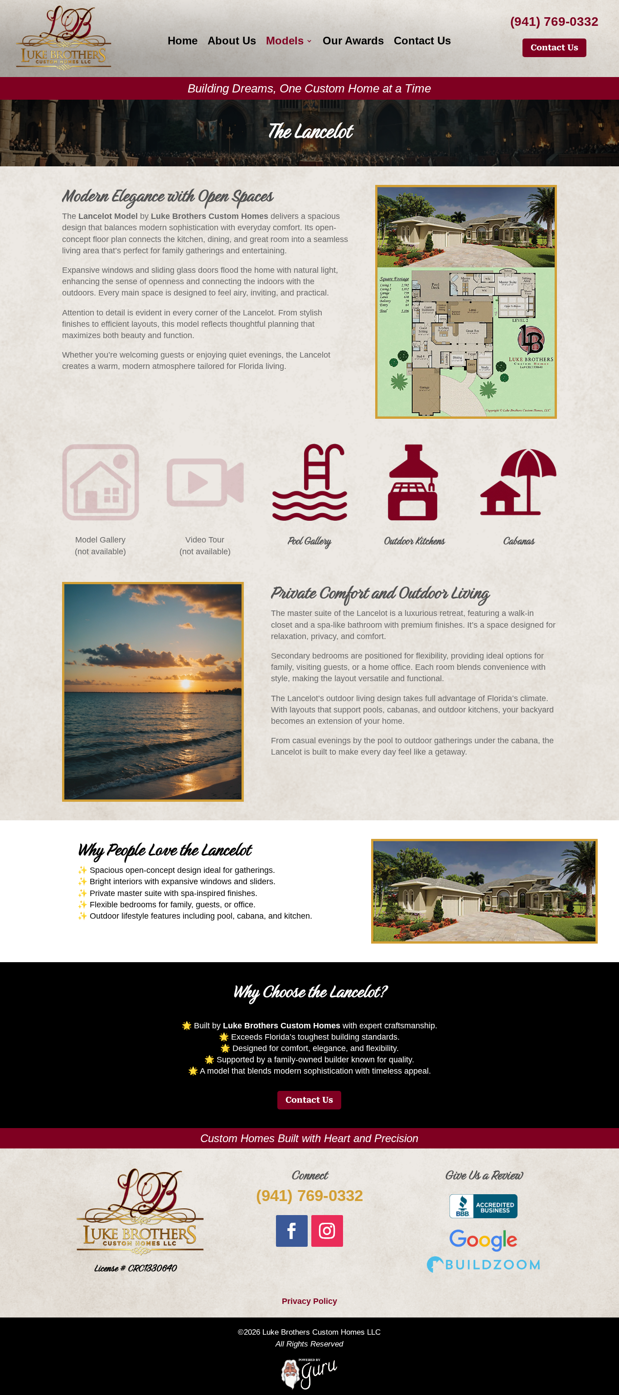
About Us (232, 42)
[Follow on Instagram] (327, 1231)
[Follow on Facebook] (292, 1231)
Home (183, 42)
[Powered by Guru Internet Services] (309, 1387)
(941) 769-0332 (309, 1195)
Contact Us (422, 42)
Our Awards (353, 42)
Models (285, 42)
